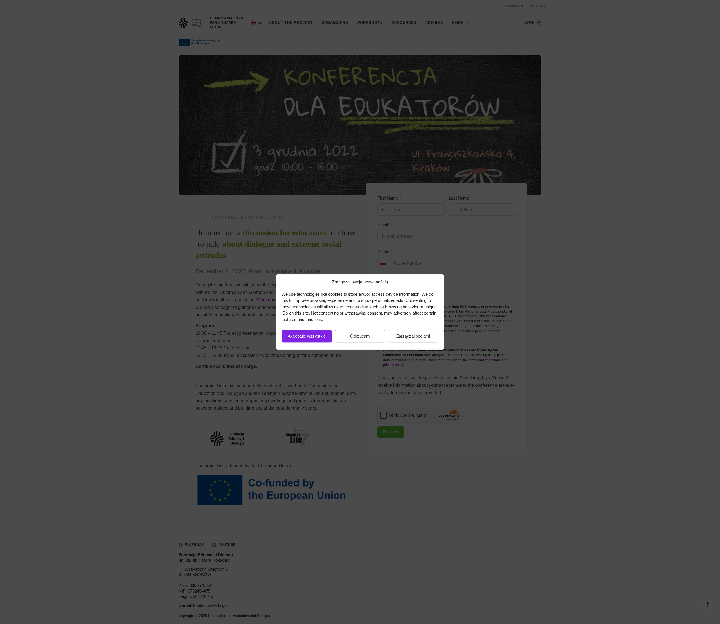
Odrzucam (360, 336)
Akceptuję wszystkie (307, 336)
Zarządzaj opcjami (413, 336)
